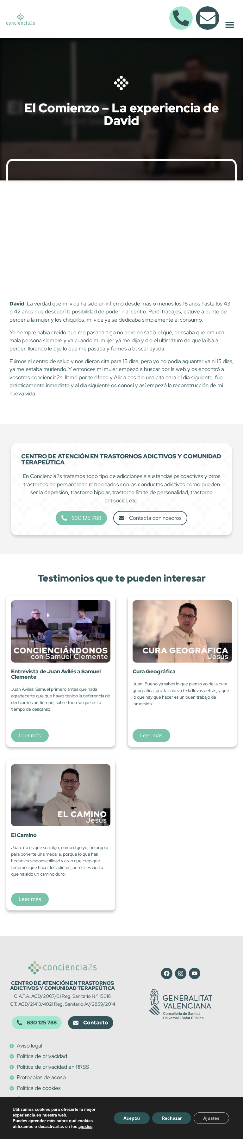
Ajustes (211, 1118)
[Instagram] (180, 973)
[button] (229, 24)
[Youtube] (194, 973)
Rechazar (172, 1118)
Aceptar (131, 1118)
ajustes (85, 1126)
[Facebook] (166, 973)
